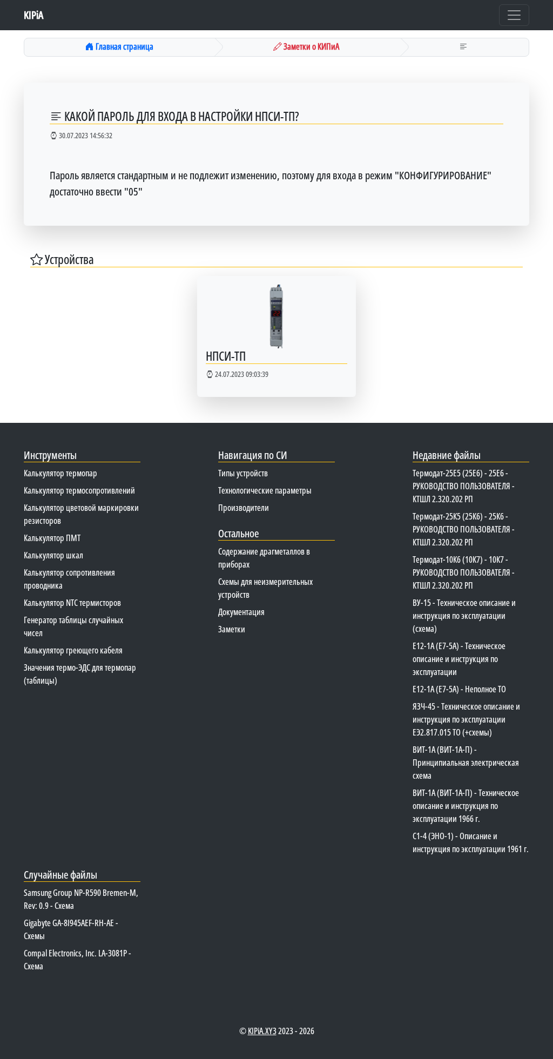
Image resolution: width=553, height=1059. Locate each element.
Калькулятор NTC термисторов (72, 603)
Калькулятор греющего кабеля (73, 650)
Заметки (231, 629)
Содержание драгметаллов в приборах (264, 557)
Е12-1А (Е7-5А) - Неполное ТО (459, 689)
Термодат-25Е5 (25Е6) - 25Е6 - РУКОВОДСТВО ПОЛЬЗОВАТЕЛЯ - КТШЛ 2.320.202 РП (464, 486)
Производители (243, 508)
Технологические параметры (265, 490)
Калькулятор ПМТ (52, 538)
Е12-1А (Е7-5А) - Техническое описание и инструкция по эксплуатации (459, 659)
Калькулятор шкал (53, 555)
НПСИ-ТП (226, 356)
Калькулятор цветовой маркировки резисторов (81, 514)
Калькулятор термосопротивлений (79, 490)
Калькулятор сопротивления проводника (69, 578)
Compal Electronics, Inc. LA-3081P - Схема (77, 959)
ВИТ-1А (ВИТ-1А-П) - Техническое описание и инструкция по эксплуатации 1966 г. (466, 806)
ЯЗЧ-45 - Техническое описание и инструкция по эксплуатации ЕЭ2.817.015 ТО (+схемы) (466, 719)
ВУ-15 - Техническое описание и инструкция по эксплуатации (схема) (464, 616)
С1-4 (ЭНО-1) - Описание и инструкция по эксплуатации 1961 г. (471, 842)
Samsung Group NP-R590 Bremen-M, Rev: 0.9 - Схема (81, 899)
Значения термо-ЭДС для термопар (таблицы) (80, 674)
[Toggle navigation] (514, 15)
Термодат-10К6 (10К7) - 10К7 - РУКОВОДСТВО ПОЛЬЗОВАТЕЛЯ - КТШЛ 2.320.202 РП (464, 572)
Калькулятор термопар (60, 473)
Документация (241, 612)
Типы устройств (243, 473)
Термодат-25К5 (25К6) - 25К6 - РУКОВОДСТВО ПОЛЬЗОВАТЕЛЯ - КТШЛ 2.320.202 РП (464, 529)
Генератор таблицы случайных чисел (73, 626)
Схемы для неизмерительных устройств (265, 588)
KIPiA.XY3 (262, 1031)
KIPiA (33, 15)
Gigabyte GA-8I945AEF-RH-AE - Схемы (71, 929)
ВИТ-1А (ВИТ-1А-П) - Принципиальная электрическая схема (466, 762)
